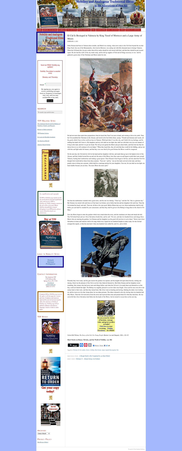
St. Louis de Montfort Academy (46, 137)
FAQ (93, 30)
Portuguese (50, 263)
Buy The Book (112, 30)
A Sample (61, 30)
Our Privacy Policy (42, 442)
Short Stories (98, 350)
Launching (101, 30)
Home (39, 30)
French (51, 260)
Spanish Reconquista (110, 350)
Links (122, 30)
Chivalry (75, 350)
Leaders (84, 350)
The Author (71, 30)
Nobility (92, 350)
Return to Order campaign (44, 129)
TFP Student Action (43, 133)
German (50, 261)
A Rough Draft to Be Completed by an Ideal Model (94, 356)
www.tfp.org (50, 283)
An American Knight (43, 141)
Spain (103, 350)
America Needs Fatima (43, 145)
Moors (88, 350)
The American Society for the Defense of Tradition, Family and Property (48, 125)
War (117, 350)
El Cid (79, 350)
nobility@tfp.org (51, 285)
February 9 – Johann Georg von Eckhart (88, 359)
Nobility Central (133, 30)
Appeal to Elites (50, 30)
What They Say (84, 30)
